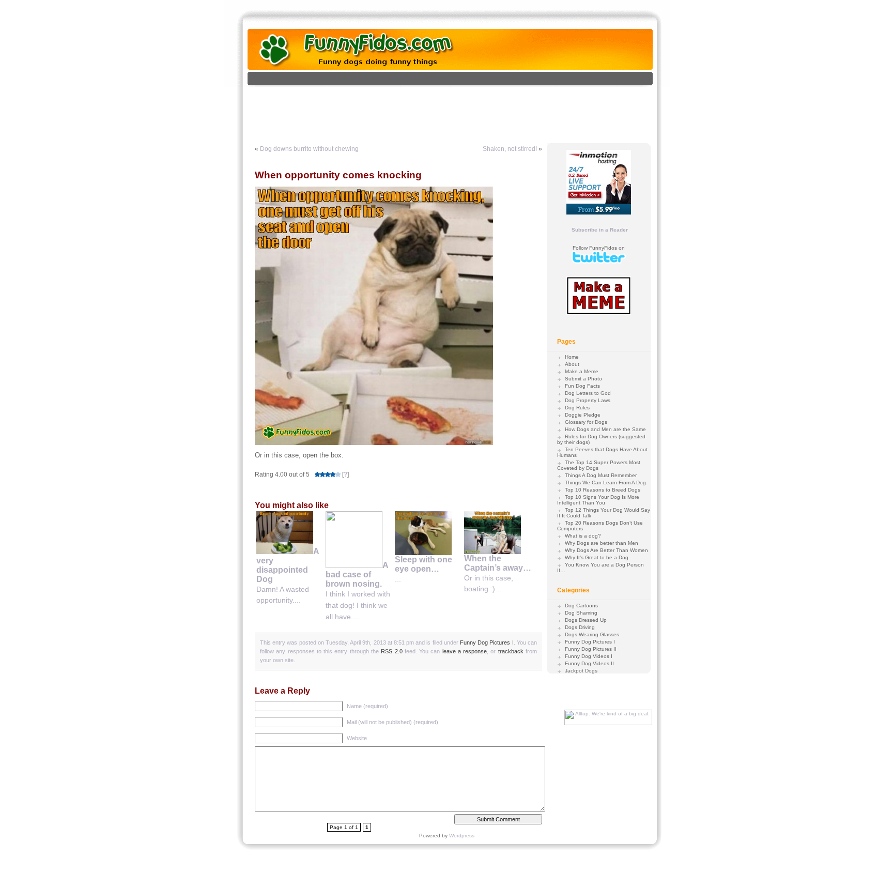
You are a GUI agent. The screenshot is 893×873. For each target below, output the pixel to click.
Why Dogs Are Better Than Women (606, 550)
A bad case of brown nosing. (357, 574)
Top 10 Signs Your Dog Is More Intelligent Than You (598, 500)
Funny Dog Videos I (588, 656)
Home (572, 357)
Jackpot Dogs (581, 670)
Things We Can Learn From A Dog (605, 482)
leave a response (464, 651)
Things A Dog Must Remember (601, 475)
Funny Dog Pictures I (487, 642)
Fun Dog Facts (582, 386)
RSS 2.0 (391, 651)
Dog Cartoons (581, 605)
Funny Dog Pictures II (591, 649)
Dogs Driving (580, 627)
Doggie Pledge (583, 415)
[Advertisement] (461, 110)
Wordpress (461, 835)
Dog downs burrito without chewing (309, 148)
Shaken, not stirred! (510, 148)
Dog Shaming (581, 613)
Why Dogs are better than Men (601, 543)
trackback (511, 651)
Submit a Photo (583, 378)
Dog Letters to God (588, 393)
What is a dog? (583, 536)
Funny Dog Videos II (589, 663)
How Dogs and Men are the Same (605, 429)
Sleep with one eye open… (423, 564)
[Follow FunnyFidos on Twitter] (599, 262)
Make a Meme (581, 371)
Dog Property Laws (587, 400)
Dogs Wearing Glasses (592, 634)
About (572, 364)
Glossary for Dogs (586, 422)
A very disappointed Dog (287, 565)
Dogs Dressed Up (586, 620)
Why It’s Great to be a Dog (596, 557)
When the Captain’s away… (497, 563)
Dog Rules (577, 407)
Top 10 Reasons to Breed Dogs (602, 490)
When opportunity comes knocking (338, 175)
